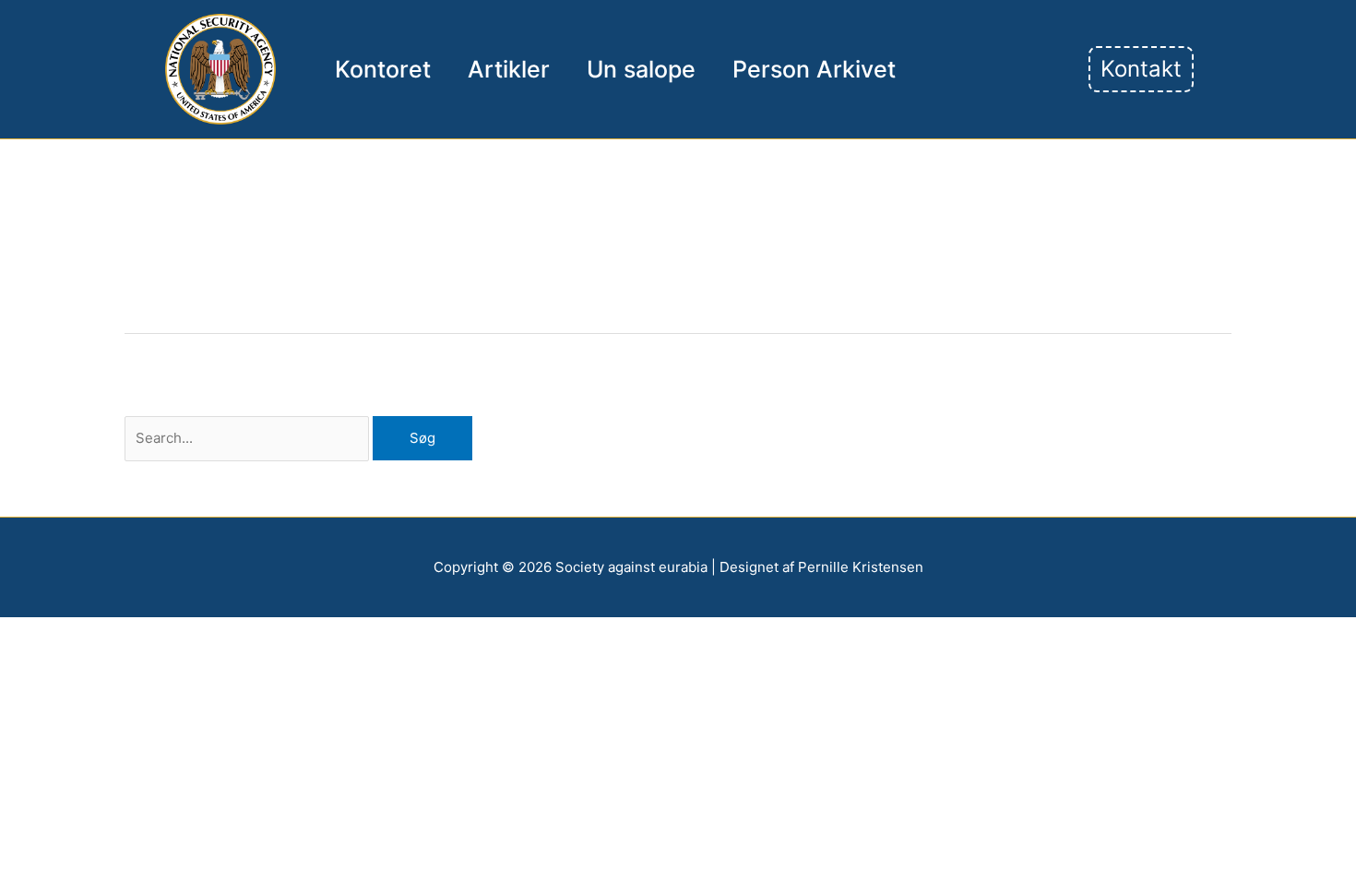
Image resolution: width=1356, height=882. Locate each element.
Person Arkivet (814, 69)
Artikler (509, 69)
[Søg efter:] (249, 438)
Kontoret (383, 69)
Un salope (641, 69)
